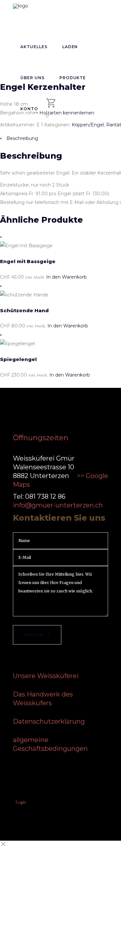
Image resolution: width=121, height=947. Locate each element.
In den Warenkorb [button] (66, 277)
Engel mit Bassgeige (27, 261)
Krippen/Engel (88, 125)
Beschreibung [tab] (22, 138)
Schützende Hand (24, 310)
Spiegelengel (18, 359)
